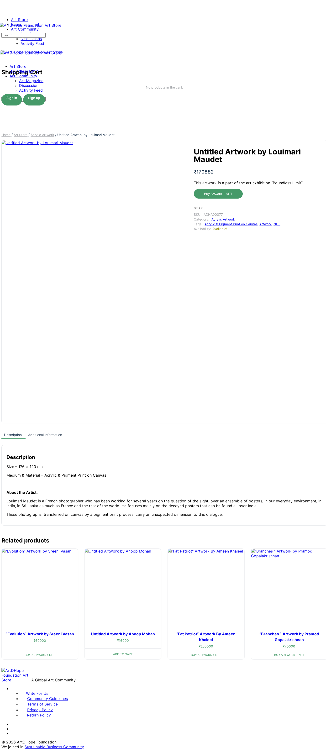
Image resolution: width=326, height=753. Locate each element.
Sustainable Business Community (54, 746)
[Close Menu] (2, 57)
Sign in (11, 98)
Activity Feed (31, 90)
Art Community (23, 76)
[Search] (2, 30)
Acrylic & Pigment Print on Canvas (231, 224)
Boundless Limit (24, 71)
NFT (276, 224)
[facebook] (13, 723)
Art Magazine (31, 80)
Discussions (29, 85)
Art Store (18, 66)
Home (6, 135)
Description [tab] (13, 435)
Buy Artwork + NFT (218, 194)
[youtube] (13, 733)
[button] (172, 148)
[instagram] (13, 728)
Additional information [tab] (45, 435)
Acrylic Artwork (42, 135)
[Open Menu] (2, 20)
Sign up (34, 98)
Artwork (265, 224)
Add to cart (123, 654)
